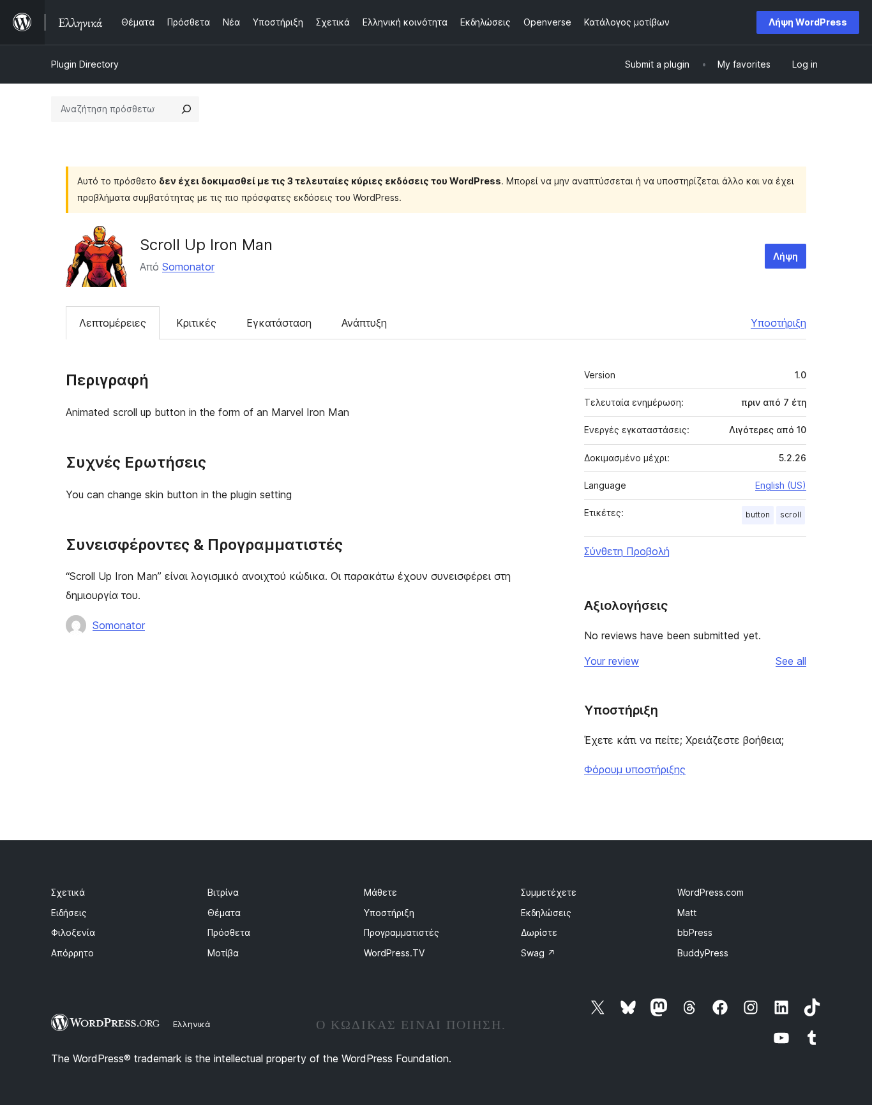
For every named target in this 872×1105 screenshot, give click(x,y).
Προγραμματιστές (401, 932)
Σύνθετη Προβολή (627, 551)
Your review (611, 661)
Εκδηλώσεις (546, 912)
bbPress (694, 932)
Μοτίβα (223, 952)
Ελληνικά (192, 1024)
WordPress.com (710, 892)
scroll (790, 514)
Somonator (188, 266)
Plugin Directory (85, 64)
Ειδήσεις (69, 912)
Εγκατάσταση (279, 322)
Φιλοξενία (73, 932)
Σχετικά (68, 892)
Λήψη (785, 256)
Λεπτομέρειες (112, 322)
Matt (686, 912)
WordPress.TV (394, 952)
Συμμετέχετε (548, 892)
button (758, 514)
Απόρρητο (72, 952)
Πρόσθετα (228, 932)
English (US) (780, 485)
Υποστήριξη (778, 322)
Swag (538, 952)
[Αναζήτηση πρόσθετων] (186, 109)
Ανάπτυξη (364, 322)
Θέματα (224, 912)
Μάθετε (380, 892)
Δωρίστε (539, 932)
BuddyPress (702, 952)
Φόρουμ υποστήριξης (635, 769)
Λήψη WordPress (808, 22)
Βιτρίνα (223, 892)
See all (791, 661)
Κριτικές (196, 322)
